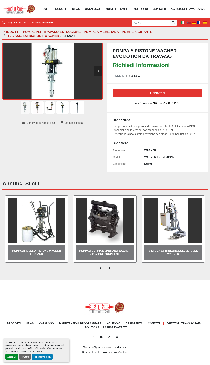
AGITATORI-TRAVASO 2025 (188, 9)
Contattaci (157, 93)
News (76, 9)
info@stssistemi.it (44, 22)
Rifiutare (25, 357)
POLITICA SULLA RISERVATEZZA (106, 327)
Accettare (11, 357)
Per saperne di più (42, 357)
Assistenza (134, 323)
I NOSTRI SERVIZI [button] (116, 9)
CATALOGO (92, 9)
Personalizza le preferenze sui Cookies (105, 352)
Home (45, 9)
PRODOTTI (60, 9)
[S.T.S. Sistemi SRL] (105, 307)
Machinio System (93, 347)
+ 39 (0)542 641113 (16, 22)
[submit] (173, 23)
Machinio (122, 347)
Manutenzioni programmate (80, 323)
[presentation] (101, 267)
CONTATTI (159, 9)
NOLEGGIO (141, 9)
